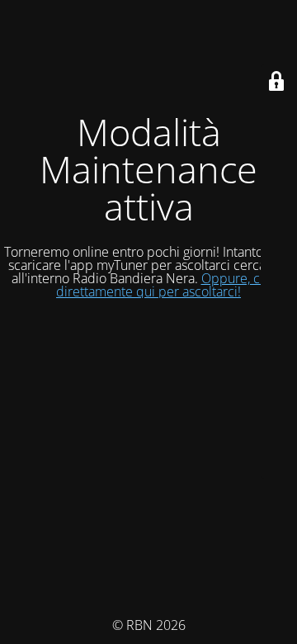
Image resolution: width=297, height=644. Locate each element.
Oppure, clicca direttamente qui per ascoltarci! (171, 285)
